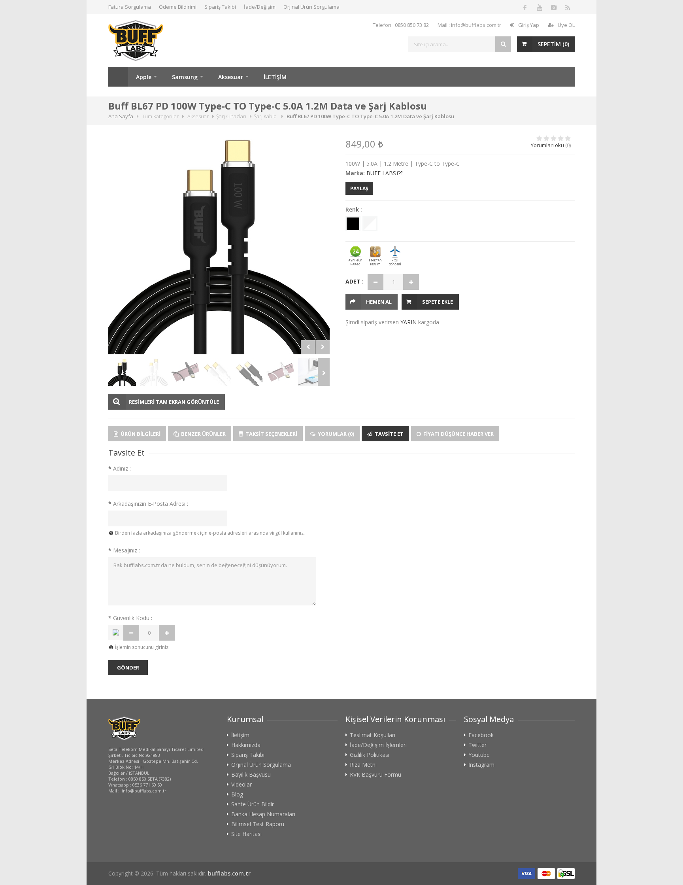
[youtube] (539, 7)
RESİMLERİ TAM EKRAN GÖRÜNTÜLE (174, 401)
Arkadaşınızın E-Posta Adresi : (148, 503)
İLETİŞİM (275, 77)
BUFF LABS (381, 173)
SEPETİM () (553, 44)
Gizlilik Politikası (369, 754)
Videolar (241, 784)
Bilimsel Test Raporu (257, 824)
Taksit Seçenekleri (270, 433)
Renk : (353, 209)
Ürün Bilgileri (139, 433)
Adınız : (119, 468)
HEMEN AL (379, 301)
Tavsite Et (389, 433)
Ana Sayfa (118, 77)
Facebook (481, 735)
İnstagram (481, 764)
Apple (143, 77)
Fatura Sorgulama (129, 6)
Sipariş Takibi (220, 6)
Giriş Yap (528, 24)
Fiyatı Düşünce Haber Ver (458, 433)
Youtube (479, 754)
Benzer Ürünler (203, 433)
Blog (237, 794)
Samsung (185, 77)
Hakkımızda (245, 745)
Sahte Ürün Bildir (252, 804)
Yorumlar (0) (335, 433)
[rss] (567, 7)
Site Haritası (246, 834)
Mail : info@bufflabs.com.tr (469, 24)
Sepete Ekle (437, 301)
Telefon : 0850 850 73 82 (401, 24)
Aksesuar (230, 77)
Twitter (477, 745)
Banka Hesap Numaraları (263, 814)
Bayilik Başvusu (251, 774)
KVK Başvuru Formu (375, 774)
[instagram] (553, 7)
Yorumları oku (547, 145)
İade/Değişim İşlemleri (378, 745)
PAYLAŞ (359, 188)
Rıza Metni (363, 764)
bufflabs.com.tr (229, 873)
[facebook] (525, 7)
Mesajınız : (124, 550)
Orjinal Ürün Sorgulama (311, 6)
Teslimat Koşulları (372, 735)
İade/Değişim (259, 6)
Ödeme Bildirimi (177, 6)
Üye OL (566, 24)
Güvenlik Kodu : (130, 618)
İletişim (240, 735)
